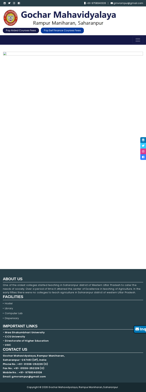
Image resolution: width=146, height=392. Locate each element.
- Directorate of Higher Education (26, 341)
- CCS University (14, 336)
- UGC (7, 345)
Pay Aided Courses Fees (21, 30)
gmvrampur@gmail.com (128, 3)
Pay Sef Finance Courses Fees (62, 30)
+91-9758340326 (96, 3)
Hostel (9, 303)
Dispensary (12, 318)
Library (9, 308)
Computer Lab (14, 313)
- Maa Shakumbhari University (24, 332)
